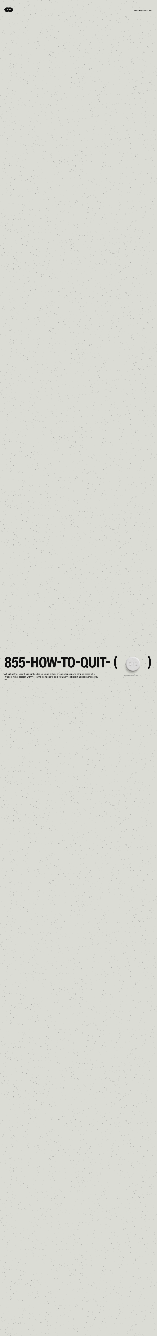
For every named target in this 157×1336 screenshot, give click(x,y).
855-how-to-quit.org (143, 10)
